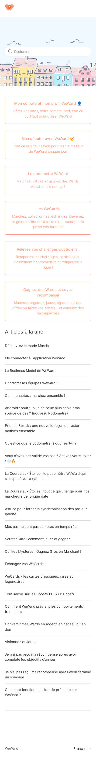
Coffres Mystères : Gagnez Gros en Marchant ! (43, 551)
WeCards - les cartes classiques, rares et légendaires (39, 579)
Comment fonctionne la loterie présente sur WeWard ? (41, 692)
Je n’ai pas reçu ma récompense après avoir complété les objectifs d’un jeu (41, 657)
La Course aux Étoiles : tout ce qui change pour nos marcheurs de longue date (47, 494)
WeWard (11, 748)
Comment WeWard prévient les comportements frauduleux (44, 609)
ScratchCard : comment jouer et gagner (37, 539)
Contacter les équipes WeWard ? (31, 383)
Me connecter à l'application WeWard (35, 358)
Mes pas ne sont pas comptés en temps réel (41, 526)
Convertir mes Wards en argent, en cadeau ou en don (45, 627)
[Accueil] (9, 10)
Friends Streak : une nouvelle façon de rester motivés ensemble (42, 428)
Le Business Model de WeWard (30, 370)
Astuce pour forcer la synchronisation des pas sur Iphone (46, 511)
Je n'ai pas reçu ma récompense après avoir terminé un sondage (48, 675)
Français (80, 749)
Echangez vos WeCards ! (25, 564)
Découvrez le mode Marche (27, 346)
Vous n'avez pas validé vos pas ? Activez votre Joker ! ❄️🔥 (48, 458)
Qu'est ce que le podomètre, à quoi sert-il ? (40, 443)
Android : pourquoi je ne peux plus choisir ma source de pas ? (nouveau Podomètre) (42, 410)
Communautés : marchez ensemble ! (35, 395)
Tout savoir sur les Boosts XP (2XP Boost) (39, 594)
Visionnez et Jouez (20, 642)
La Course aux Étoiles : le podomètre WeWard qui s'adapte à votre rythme (45, 476)
